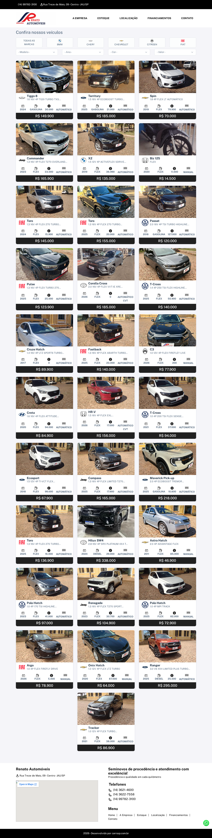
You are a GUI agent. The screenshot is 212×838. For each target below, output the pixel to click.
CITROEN (152, 44)
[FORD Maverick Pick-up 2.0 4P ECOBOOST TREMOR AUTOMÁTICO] (167, 459)
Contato (187, 18)
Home (111, 815)
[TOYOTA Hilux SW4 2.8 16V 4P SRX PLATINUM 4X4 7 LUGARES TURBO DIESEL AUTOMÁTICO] (105, 521)
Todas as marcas (29, 42)
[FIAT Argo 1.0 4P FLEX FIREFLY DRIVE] (44, 646)
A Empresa (79, 18)
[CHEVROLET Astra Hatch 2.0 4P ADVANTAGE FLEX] (167, 521)
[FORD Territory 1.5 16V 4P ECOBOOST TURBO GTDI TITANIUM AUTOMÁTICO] (105, 77)
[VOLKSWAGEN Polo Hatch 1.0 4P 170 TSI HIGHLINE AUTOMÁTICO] (44, 584)
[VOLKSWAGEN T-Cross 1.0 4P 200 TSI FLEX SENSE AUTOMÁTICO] (167, 393)
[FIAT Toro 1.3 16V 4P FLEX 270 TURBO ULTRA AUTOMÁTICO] (105, 202)
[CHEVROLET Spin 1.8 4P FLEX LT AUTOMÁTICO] (167, 77)
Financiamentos (159, 18)
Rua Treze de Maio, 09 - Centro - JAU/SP (66, 4)
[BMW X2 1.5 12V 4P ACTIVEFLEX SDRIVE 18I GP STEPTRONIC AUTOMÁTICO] (105, 139)
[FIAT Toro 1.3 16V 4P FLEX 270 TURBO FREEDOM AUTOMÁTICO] (44, 521)
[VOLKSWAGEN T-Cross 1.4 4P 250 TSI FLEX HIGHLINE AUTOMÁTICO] (167, 264)
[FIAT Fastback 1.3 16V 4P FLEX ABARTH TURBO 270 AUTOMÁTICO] (105, 330)
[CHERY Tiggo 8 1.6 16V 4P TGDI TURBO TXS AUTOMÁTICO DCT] (44, 77)
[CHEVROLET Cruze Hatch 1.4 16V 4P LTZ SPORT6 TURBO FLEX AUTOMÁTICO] (44, 330)
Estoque (103, 18)
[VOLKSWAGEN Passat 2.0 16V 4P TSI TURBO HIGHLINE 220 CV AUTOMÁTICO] (167, 202)
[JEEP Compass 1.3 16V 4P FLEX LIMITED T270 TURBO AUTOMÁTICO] (105, 459)
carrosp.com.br (120, 833)
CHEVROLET (121, 44)
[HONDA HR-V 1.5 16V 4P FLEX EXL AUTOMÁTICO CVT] (105, 393)
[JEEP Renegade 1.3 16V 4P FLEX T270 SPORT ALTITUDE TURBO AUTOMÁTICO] (105, 584)
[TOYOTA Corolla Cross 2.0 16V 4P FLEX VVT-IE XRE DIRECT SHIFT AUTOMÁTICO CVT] (105, 264)
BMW (60, 44)
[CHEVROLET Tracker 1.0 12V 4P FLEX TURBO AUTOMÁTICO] (105, 709)
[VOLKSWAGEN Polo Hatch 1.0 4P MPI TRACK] (167, 584)
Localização (128, 18)
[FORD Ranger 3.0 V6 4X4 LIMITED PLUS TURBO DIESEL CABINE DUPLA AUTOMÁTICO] (167, 646)
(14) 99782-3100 (27, 4)
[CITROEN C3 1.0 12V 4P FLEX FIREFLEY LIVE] (167, 330)
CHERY (91, 44)
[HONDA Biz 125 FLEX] (167, 139)
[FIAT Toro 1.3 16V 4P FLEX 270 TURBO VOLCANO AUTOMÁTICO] (44, 202)
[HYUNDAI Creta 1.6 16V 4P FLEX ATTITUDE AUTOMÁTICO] (44, 393)
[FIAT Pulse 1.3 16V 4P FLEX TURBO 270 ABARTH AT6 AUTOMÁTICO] (44, 264)
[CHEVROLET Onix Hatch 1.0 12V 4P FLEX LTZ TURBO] (105, 646)
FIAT (183, 44)
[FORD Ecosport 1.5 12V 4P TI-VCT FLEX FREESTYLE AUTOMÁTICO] (44, 459)
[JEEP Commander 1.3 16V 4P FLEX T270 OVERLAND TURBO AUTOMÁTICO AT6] (44, 139)
